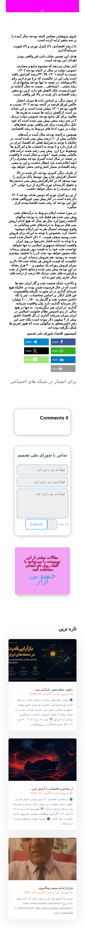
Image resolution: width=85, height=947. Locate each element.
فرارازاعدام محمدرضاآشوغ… (54, 888)
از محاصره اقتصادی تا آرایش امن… (51, 788)
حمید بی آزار (42, 577)
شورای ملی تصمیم (58, 892)
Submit (36, 524)
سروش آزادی (61, 693)
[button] (63, 341)
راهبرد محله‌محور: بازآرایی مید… (53, 689)
